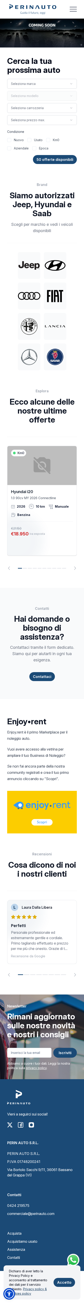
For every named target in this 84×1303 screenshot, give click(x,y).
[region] (42, 508)
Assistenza (16, 1249)
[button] (9, 1294)
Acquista (14, 1233)
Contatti (13, 1257)
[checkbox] (9, 140)
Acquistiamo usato (22, 1241)
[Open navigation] (73, 9)
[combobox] (42, 84)
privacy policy (36, 1068)
